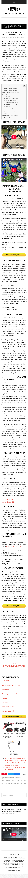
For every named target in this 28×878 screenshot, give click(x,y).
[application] (14, 834)
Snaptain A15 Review (13, 781)
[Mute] (22, 840)
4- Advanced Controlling (11, 102)
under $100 (23, 783)
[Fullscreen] (24, 840)
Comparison (9, 780)
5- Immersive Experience (10, 104)
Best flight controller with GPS (10, 685)
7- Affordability (8, 108)
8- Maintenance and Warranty (12, 110)
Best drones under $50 (8, 711)
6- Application (8, 106)
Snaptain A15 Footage (10, 88)
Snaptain (4, 781)
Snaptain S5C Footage (10, 90)
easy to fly (16, 780)
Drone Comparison (15, 777)
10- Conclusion (8, 114)
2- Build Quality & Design (11, 98)
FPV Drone (23, 780)
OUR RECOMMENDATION (10, 116)
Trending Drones (8, 118)
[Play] (3, 840)
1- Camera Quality (9, 96)
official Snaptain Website (13, 546)
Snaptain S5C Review (13, 783)
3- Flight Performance (10, 100)
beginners (14, 778)
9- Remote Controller (10, 112)
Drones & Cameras (14, 8)
